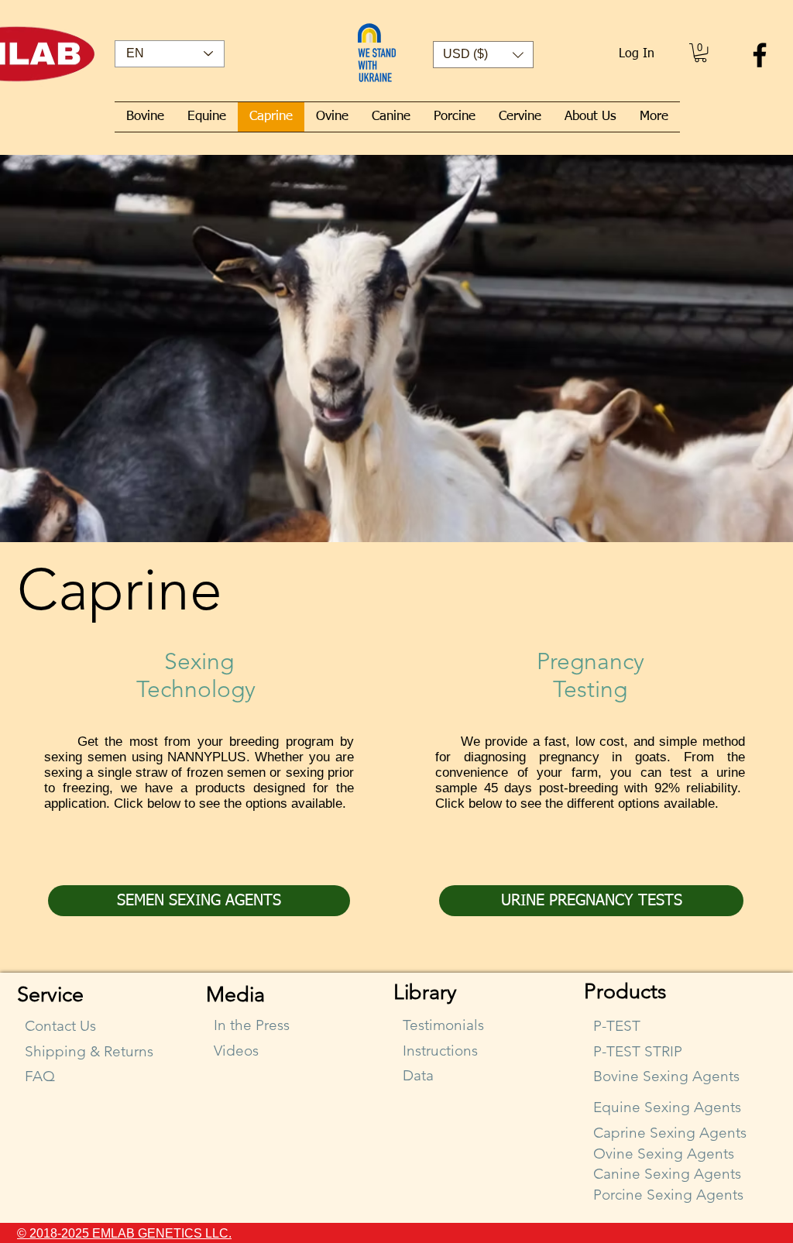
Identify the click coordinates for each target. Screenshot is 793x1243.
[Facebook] (759, 55)
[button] (483, 54)
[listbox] (483, 54)
